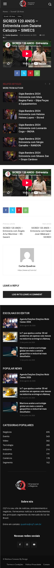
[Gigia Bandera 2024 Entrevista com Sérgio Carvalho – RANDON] (10, 142)
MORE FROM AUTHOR (13, 88)
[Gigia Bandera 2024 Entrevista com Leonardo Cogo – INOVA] (10, 128)
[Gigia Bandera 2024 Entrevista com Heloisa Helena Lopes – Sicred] (10, 114)
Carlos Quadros (11, 35)
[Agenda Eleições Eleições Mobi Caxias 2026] (10, 323)
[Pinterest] (30, 73)
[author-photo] (27, 262)
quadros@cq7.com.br (31, 524)
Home (5, 11)
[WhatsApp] (37, 73)
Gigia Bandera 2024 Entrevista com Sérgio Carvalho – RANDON (31, 142)
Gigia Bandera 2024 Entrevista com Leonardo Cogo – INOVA (33, 128)
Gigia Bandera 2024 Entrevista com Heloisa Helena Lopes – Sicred (31, 114)
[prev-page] (45, 84)
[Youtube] (34, 544)
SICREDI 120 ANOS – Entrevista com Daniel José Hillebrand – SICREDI (40, 232)
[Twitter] (24, 73)
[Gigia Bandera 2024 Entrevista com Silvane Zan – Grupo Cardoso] (10, 156)
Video (19, 16)
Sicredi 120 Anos (17, 11)
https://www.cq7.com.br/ (27, 270)
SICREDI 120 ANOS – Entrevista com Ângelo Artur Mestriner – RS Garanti (14, 232)
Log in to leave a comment (27, 294)
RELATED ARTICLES (12, 84)
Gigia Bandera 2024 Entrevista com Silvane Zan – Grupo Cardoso (34, 156)
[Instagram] (27, 544)
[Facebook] (17, 73)
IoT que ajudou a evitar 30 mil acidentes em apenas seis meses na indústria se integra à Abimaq (35, 336)
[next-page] (49, 84)
